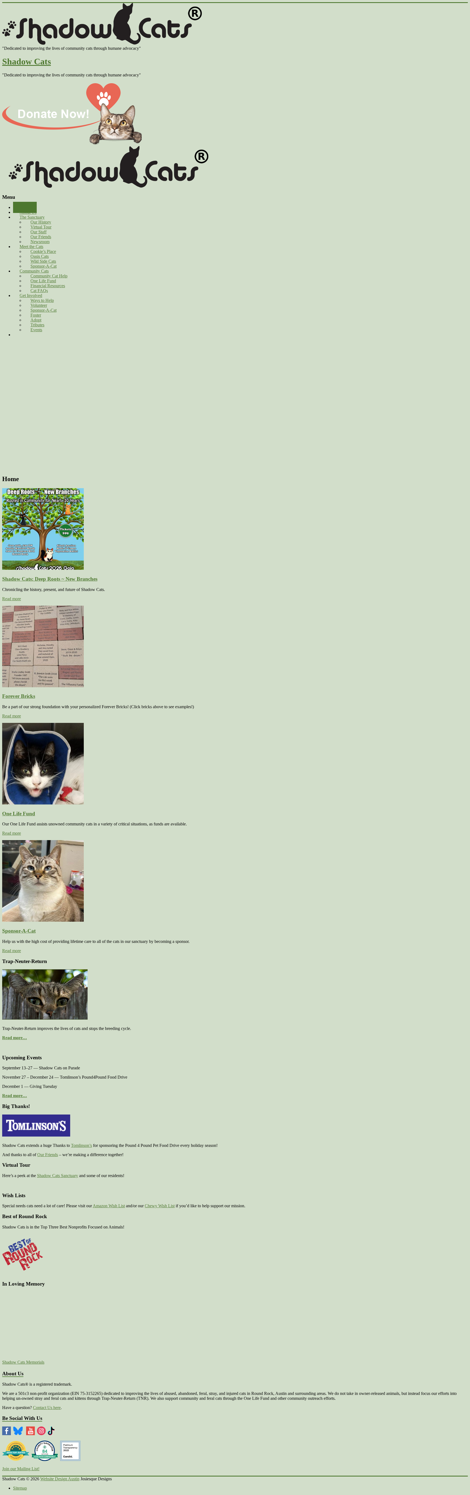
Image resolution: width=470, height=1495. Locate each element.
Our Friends (47, 1154)
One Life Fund (18, 813)
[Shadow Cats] (108, 43)
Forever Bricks (18, 696)
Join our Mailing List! (20, 1468)
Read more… (14, 1037)
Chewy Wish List (160, 1205)
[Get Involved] (72, 143)
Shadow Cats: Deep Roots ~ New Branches (49, 579)
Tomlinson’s (81, 1145)
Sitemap (20, 1488)
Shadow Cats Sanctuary (57, 1175)
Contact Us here (47, 1407)
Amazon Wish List (109, 1205)
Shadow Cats (26, 61)
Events (36, 329)
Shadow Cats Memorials (23, 1362)
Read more (11, 598)
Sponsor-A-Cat (19, 931)
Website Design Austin (59, 1479)
